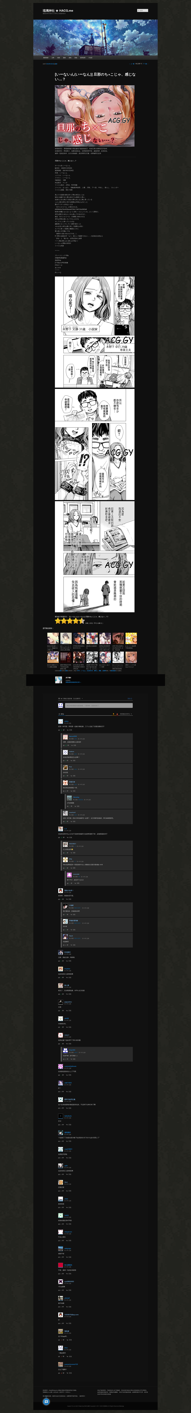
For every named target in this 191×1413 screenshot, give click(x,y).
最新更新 (45, 58)
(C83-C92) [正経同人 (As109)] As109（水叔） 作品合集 (118, 648)
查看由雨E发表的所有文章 (73, 682)
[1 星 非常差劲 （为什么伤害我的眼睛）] (58, 621)
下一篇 (145, 64)
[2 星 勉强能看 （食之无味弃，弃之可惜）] (64, 621)
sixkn (66, 721)
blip (79, 876)
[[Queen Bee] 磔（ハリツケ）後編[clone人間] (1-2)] (53, 644)
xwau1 (76, 1052)
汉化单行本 (90, 671)
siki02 (66, 1018)
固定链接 (113, 671)
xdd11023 (68, 1083)
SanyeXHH (73, 736)
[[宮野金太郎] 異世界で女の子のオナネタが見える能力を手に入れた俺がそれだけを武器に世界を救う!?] (105, 644)
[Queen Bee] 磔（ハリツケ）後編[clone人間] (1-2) (52, 648)
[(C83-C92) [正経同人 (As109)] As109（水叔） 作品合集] (118, 644)
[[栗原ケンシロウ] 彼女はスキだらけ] (131, 663)
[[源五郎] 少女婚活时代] (92, 644)
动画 (58, 58)
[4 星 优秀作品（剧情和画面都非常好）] (76, 621)
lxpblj (66, 1215)
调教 (100, 671)
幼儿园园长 (68, 1265)
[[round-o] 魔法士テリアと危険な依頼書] (53, 663)
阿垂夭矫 (80, 799)
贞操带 (104, 671)
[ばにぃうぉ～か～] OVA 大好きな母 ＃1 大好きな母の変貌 (65, 648)
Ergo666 (72, 1050)
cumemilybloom (70, 1066)
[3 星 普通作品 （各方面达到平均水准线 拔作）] (70, 621)
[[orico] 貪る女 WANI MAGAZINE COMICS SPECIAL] (79, 663)
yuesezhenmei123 (71, 1364)
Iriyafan (67, 969)
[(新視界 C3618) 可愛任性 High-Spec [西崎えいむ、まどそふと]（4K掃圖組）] (92, 663)
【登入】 (130, 698)
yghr (66, 1165)
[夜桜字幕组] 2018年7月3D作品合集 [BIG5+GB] (65, 667)
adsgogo (67, 1248)
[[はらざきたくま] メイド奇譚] (105, 663)
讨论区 (90, 58)
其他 (76, 58)
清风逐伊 (67, 1132)
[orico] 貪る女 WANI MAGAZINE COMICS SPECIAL (79, 667)
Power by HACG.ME (84, 1406)
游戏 (70, 58)
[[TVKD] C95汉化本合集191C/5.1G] (79, 644)
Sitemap (121, 1406)
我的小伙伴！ (77, 908)
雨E (56, 64)
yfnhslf (67, 1298)
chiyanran (68, 1232)
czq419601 (68, 1149)
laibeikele (68, 1116)
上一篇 (131, 64)
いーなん (83, 671)
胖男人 (96, 671)
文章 (53, 58)
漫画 (64, 58)
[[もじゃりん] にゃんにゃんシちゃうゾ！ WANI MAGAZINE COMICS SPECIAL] (118, 663)
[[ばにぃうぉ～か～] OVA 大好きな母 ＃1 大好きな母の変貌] (66, 644)
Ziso (66, 1348)
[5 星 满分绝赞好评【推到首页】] (82, 621)
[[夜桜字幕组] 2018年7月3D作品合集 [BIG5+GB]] (66, 663)
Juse (66, 1199)
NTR (78, 671)
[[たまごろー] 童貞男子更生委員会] (131, 644)
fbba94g (76, 797)
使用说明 (82, 58)
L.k (65, 828)
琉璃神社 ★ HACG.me (58, 10)
